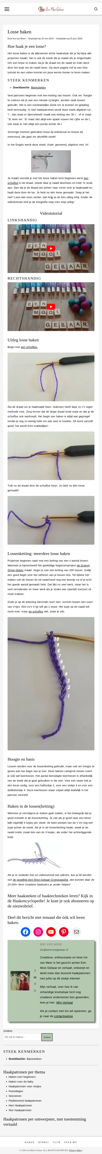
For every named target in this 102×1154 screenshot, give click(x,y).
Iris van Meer (19, 38)
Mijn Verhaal (64, 1002)
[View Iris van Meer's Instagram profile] (35, 990)
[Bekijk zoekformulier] (96, 9)
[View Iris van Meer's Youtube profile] (35, 977)
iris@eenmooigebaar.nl (54, 949)
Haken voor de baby (21, 1081)
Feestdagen (16, 1091)
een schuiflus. (29, 347)
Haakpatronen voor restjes (25, 1086)
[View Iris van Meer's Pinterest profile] (35, 984)
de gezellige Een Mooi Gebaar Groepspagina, (41, 879)
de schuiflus (36, 611)
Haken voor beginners (22, 1076)
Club (56, 1142)
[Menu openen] (6, 9)
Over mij (70, 1142)
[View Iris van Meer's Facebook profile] (35, 971)
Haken (30, 1142)
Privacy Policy (75, 1150)
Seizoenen (15, 1095)
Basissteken (38, 87)
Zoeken (7, 1030)
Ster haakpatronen (20, 1110)
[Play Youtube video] (51, 248)
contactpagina (63, 1016)
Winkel (43, 1142)
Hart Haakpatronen (20, 1105)
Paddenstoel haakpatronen (25, 1100)
